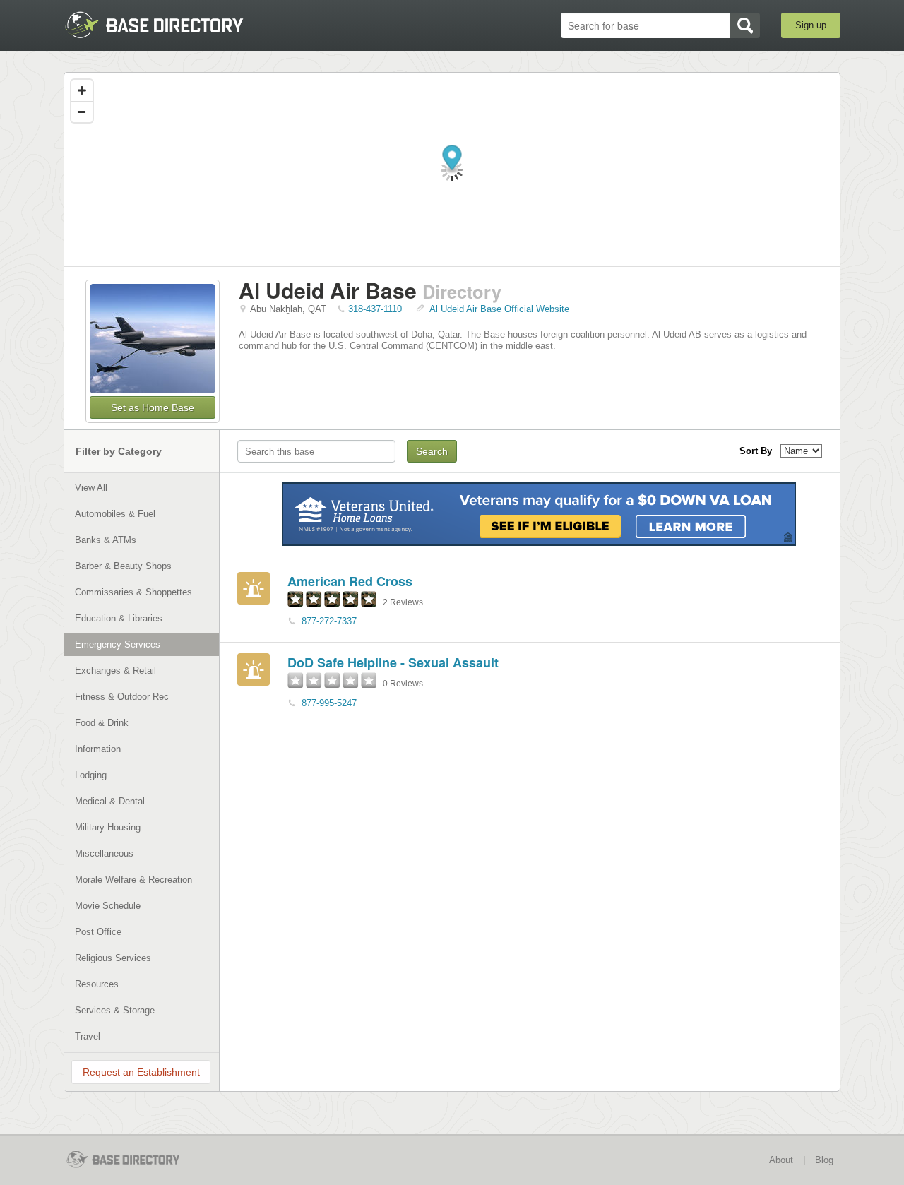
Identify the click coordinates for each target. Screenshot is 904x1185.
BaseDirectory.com (167, 24)
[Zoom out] (82, 111)
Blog (824, 1160)
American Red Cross (349, 581)
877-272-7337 (329, 621)
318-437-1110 (375, 309)
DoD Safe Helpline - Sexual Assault (393, 662)
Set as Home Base (152, 407)
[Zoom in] (82, 90)
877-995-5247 (329, 703)
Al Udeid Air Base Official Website (499, 309)
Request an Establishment (141, 1072)
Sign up (810, 25)
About (781, 1160)
